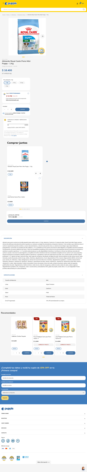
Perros (8, 14)
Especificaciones (9, 275)
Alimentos (13, 14)
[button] (28, 93)
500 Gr (14, 348)
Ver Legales (14, 135)
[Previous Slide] (36, 173)
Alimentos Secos (21, 14)
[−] (4, 109)
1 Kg (10, 174)
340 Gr (10, 205)
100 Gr (36, 348)
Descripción (8, 238)
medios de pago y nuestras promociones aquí (15, 113)
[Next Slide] (40, 173)
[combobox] (43, 9)
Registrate (5, 398)
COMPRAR (22, 109)
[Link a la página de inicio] (3, 15)
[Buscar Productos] (84, 9)
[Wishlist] (77, 3)
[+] (11, 109)
